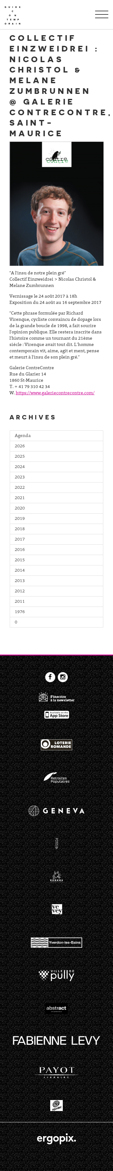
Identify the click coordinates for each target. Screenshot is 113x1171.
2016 (20, 550)
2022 (20, 488)
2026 (20, 446)
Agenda (23, 436)
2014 (20, 571)
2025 (20, 457)
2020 (20, 508)
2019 (20, 519)
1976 (20, 612)
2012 (20, 591)
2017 (20, 539)
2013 (20, 581)
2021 (20, 498)
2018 (20, 529)
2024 (20, 467)
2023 (20, 477)
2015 (20, 560)
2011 (20, 602)
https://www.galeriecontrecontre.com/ (55, 393)
